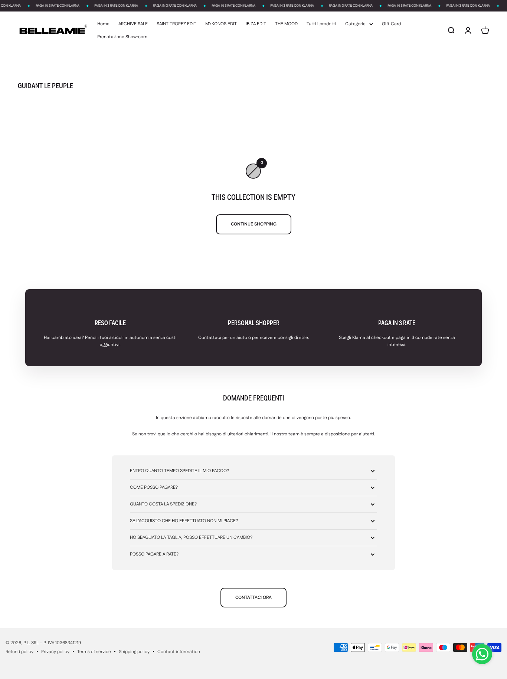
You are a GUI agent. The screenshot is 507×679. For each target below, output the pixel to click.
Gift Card (391, 24)
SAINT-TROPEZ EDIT (176, 24)
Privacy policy (55, 652)
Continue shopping (254, 224)
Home (103, 24)
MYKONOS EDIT (221, 24)
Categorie (355, 24)
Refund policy (19, 652)
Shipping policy (134, 652)
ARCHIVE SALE (133, 24)
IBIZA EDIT (256, 24)
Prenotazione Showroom (122, 37)
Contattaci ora (253, 597)
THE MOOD (286, 24)
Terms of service (94, 652)
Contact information (178, 652)
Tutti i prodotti (321, 24)
